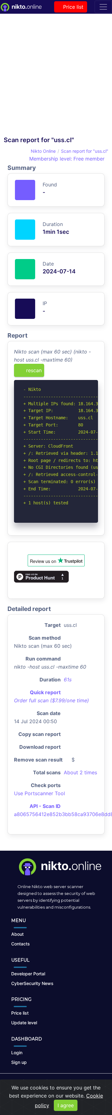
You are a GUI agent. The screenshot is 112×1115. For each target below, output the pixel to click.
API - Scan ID (45, 806)
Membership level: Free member (66, 159)
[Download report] (84, 372)
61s (68, 679)
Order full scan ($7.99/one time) (51, 700)
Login (16, 1052)
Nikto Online (43, 151)
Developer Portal (28, 973)
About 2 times (80, 772)
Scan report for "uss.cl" (84, 151)
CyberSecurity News (32, 983)
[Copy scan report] (73, 372)
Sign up (19, 1062)
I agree (66, 1105)
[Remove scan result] (94, 372)
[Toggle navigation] (103, 7)
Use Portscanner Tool (39, 793)
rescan (33, 370)
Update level (24, 1022)
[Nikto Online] (21, 7)
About (17, 934)
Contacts (20, 943)
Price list (72, 7)
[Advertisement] (56, 77)
